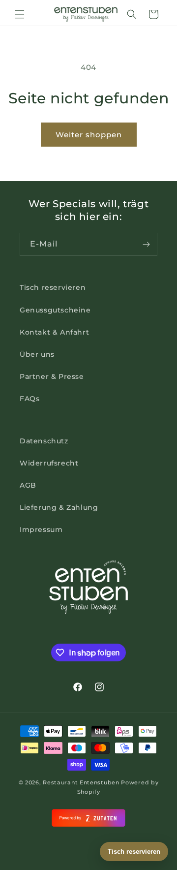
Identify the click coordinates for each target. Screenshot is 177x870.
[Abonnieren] (146, 244)
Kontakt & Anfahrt (54, 332)
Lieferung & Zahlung (59, 507)
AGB (28, 485)
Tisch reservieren (53, 287)
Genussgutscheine (55, 310)
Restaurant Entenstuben (81, 782)
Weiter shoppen (89, 134)
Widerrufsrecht (49, 463)
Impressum (41, 529)
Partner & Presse (52, 376)
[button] (19, 14)
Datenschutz (44, 440)
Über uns (37, 354)
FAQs (29, 398)
